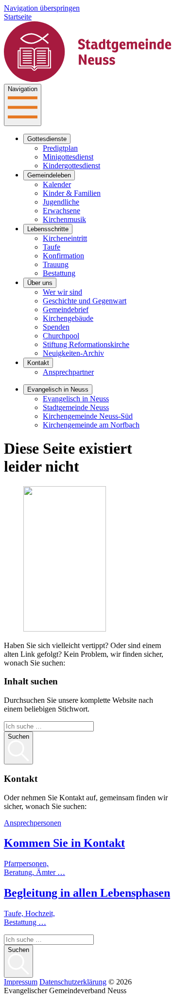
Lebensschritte (48, 229)
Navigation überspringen (42, 8)
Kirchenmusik (64, 219)
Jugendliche (61, 202)
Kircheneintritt (65, 238)
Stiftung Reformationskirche (86, 344)
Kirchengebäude (68, 318)
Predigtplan (60, 148)
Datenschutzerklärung (72, 982)
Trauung (56, 264)
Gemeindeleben (49, 175)
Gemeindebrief (65, 309)
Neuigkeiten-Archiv (73, 353)
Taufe (51, 247)
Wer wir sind (62, 292)
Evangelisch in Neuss (57, 389)
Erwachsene (61, 210)
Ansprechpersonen (32, 823)
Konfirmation (63, 256)
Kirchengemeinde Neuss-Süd (88, 416)
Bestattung (59, 273)
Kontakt (38, 362)
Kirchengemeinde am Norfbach (91, 425)
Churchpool (61, 336)
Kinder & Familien (72, 193)
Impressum (20, 982)
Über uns (39, 282)
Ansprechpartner (68, 372)
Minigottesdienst (68, 157)
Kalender (57, 184)
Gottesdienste (47, 139)
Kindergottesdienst (71, 165)
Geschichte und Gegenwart (84, 301)
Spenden (56, 327)
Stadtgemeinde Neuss (76, 407)
